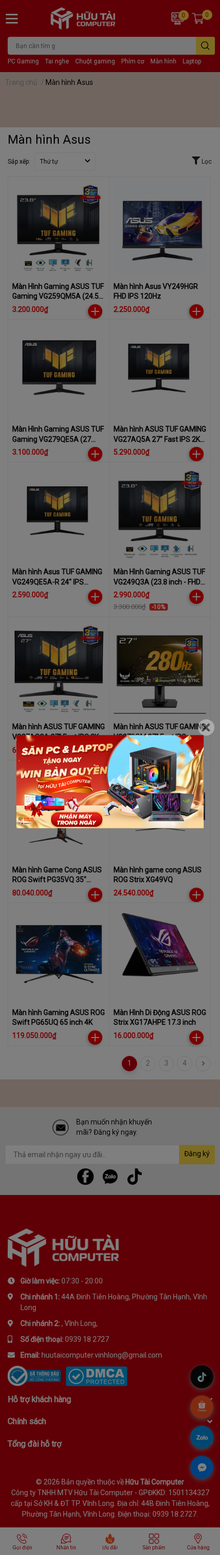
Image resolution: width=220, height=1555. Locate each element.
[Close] (206, 727)
